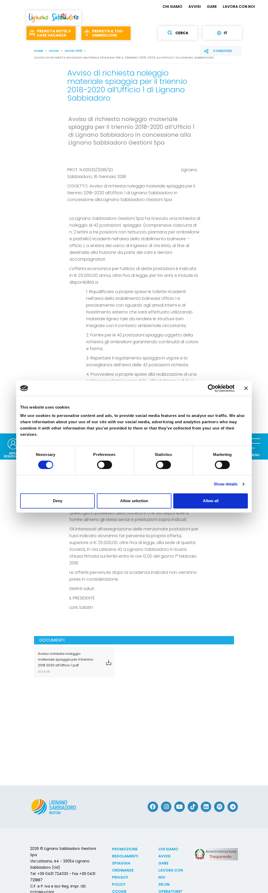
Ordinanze (122, 870)
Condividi (222, 50)
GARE (212, 6)
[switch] (104, 465)
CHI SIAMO (172, 6)
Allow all (211, 501)
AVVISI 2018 (73, 51)
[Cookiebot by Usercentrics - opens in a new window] (211, 388)
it (225, 33)
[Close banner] (246, 388)
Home (38, 51)
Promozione (124, 849)
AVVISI (194, 6)
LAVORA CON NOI (239, 6)
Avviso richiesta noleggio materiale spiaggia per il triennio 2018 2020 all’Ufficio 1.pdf (65, 662)
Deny (57, 501)
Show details (226, 484)
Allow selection (134, 501)
